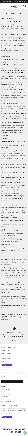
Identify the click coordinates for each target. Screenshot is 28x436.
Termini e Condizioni (5, 389)
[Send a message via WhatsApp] (25, 433)
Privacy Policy (4, 396)
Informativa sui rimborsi (6, 401)
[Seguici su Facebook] (2, 422)
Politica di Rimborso (5, 394)
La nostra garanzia (5, 391)
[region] (14, 332)
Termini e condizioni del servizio (8, 399)
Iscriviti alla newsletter (12, 381)
